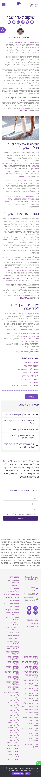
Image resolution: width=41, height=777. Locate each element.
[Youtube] (29, 608)
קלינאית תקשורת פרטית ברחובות (13, 721)
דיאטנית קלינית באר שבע (11, 755)
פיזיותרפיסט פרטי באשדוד (31, 734)
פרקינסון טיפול (14, 585)
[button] (3, 30)
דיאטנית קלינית (13, 638)
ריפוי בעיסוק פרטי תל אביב (30, 663)
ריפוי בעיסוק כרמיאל (30, 680)
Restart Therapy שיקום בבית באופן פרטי (31, 579)
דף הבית (26, 25)
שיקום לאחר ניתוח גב (29, 372)
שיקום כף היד (14, 606)
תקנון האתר (33, 623)
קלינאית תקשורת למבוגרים (13, 642)
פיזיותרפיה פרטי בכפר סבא (13, 688)
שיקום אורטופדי (31, 362)
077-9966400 (16, 467)
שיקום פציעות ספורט (29, 379)
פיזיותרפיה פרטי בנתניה (13, 678)
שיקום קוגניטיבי (13, 635)
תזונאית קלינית (13, 745)
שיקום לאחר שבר (31, 365)
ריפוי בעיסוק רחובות (30, 717)
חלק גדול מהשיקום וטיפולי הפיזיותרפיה (21, 270)
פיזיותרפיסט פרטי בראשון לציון (31, 739)
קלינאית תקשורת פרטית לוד (13, 711)
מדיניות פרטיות (32, 626)
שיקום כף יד (33, 382)
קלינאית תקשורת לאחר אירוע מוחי (13, 647)
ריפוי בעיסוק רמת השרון (31, 713)
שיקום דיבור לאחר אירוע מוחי (12, 653)
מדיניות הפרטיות (12, 514)
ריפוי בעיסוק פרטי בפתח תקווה (31, 694)
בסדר (28, 774)
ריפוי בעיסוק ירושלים (30, 703)
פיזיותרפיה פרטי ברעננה (13, 663)
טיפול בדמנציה (13, 591)
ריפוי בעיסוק (19, 42)
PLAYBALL (24, 111)
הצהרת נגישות (32, 620)
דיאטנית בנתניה (13, 759)
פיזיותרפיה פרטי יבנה (11, 692)
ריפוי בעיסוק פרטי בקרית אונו (31, 668)
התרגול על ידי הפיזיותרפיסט (26, 278)
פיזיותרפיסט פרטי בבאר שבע (12, 683)
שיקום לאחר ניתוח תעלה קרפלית (24, 385)
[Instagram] (29, 612)
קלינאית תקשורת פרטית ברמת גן (13, 701)
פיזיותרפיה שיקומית (12, 609)
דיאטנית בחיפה (13, 751)
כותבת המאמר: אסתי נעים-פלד (21, 37)
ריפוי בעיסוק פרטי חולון (31, 689)
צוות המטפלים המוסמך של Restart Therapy (21, 461)
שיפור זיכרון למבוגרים (11, 594)
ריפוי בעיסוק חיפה (31, 709)
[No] (37, 771)
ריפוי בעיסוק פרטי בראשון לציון (31, 684)
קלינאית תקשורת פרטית (13, 696)
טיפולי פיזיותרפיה (33, 42)
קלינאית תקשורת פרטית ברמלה (13, 716)
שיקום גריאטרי (14, 588)
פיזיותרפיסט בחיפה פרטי (12, 673)
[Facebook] (35, 608)
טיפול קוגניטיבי (14, 632)
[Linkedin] (35, 612)
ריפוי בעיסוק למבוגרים (14, 623)
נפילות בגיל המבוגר (12, 597)
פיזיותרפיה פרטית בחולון (31, 745)
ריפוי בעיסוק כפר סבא (30, 706)
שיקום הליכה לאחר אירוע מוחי (12, 613)
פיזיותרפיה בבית (32, 720)
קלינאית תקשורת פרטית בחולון (13, 736)
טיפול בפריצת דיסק (30, 375)
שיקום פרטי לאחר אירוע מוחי (13, 581)
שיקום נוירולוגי (14, 577)
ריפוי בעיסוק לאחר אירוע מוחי (12, 628)
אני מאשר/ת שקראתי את (21, 514)
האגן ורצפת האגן (24, 176)
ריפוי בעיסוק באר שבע (31, 676)
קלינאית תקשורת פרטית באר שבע (13, 731)
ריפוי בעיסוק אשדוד (31, 672)
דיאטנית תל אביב (13, 748)
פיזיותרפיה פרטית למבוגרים (12, 618)
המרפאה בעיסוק (8, 278)
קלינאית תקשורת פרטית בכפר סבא (13, 741)
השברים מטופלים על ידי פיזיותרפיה (23, 196)
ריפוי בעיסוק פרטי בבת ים (31, 699)
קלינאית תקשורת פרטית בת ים (13, 706)
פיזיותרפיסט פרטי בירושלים (12, 668)
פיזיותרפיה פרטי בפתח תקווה (13, 658)
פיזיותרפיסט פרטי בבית (31, 724)
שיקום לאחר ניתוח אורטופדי (27, 369)
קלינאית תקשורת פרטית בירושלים (13, 726)
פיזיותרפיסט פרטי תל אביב (30, 729)
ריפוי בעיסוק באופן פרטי (31, 658)
